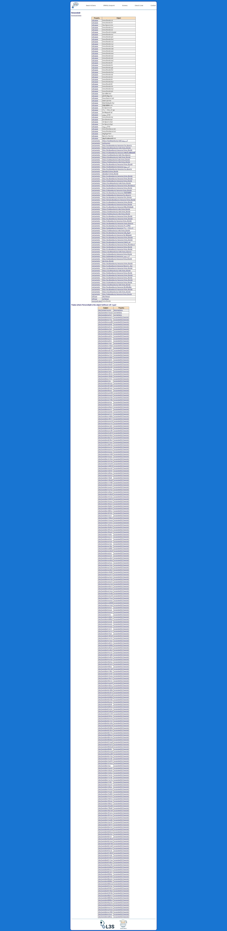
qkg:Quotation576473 (105, 678)
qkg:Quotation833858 (105, 853)
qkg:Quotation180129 (105, 383)
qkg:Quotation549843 (105, 650)
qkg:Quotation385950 (105, 530)
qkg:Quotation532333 (105, 631)
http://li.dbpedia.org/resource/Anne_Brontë (117, 221)
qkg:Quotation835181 (105, 855)
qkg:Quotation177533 (105, 379)
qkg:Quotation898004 (105, 905)
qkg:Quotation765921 (105, 801)
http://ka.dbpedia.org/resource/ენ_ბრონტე (116, 287)
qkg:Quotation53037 (105, 629)
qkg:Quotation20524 (105, 402)
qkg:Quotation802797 (105, 827)
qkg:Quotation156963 (105, 364)
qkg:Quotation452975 (105, 582)
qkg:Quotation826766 (105, 843)
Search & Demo (91, 5)
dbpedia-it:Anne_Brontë (110, 171)
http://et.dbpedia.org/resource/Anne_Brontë (117, 150)
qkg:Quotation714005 (105, 768)
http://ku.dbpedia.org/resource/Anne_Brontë (117, 164)
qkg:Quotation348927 (105, 492)
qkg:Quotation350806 (105, 494)
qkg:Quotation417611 (105, 546)
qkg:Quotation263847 (105, 440)
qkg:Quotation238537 (105, 419)
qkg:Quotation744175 (105, 784)
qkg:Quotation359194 (105, 501)
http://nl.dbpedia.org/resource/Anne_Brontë (117, 282)
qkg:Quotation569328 (105, 669)
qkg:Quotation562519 (105, 662)
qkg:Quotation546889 (105, 645)
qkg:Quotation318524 (105, 473)
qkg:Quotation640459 (105, 718)
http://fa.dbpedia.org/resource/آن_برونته (115, 167)
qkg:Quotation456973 (105, 586)
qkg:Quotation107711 (105, 320)
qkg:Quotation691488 (105, 754)
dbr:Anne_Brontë (107, 261)
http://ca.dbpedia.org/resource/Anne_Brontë (117, 176)
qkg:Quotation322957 (105, 475)
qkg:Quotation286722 (105, 445)
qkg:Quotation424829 (105, 560)
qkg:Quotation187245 (105, 388)
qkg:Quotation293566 (105, 454)
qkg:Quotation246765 (105, 428)
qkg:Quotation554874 (105, 657)
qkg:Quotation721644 (105, 773)
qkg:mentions (118, 310)
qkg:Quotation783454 (105, 813)
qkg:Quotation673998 (105, 742)
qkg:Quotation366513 (105, 511)
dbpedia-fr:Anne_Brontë (110, 174)
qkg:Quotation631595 (105, 709)
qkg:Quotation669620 (105, 740)
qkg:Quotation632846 (105, 711)
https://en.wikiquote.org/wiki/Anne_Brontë (116, 148)
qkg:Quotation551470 (105, 652)
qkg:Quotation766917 (105, 803)
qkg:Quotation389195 (105, 532)
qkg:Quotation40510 (105, 539)
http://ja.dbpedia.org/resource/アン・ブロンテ (117, 228)
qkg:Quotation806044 (105, 832)
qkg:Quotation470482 (105, 593)
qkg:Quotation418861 (105, 548)
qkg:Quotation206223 (105, 407)
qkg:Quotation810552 (105, 834)
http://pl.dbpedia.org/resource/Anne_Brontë (117, 278)
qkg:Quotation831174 (105, 850)
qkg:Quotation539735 (105, 638)
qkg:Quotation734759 (105, 780)
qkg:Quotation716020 (105, 770)
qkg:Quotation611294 (105, 702)
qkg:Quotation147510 (105, 353)
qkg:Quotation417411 (105, 544)
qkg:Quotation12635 (105, 341)
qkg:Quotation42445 (105, 556)
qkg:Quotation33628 (105, 478)
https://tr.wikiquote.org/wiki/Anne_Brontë (116, 214)
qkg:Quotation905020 (105, 910)
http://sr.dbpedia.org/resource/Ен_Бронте (116, 195)
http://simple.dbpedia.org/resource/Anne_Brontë (118, 200)
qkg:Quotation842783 (105, 865)
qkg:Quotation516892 (105, 619)
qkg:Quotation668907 (105, 735)
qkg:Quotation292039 (105, 449)
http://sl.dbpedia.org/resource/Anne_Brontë (117, 259)
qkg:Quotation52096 (105, 622)
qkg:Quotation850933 (105, 869)
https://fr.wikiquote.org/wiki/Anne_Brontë (116, 162)
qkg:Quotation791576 (105, 822)
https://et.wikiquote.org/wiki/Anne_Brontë (116, 157)
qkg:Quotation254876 (105, 433)
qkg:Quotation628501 (105, 707)
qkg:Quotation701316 (105, 758)
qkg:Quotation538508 (105, 636)
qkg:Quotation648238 (105, 725)
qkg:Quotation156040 (105, 362)
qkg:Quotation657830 (105, 730)
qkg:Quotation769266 (105, 806)
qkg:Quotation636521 (105, 716)
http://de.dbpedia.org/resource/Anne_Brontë (117, 240)
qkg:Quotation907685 (105, 912)
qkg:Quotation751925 (105, 792)
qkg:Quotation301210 (105, 456)
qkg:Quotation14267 (105, 348)
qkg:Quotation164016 (105, 367)
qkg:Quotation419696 (105, 551)
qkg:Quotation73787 (105, 782)
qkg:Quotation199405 (105, 395)
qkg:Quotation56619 (105, 666)
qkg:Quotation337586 (105, 482)
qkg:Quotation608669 (105, 697)
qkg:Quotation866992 (105, 884)
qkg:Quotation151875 (105, 360)
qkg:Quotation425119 (105, 563)
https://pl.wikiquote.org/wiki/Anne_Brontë (116, 285)
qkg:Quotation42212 (105, 553)
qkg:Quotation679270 (105, 744)
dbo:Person (106, 296)
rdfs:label (95, 20)
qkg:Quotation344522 (105, 489)
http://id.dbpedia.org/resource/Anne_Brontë (117, 273)
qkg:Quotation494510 (105, 600)
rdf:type (94, 296)
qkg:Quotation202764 (105, 397)
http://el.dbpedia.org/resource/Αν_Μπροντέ (117, 235)
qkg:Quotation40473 (105, 537)
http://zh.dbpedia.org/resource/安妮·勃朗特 (116, 193)
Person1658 (75, 13)
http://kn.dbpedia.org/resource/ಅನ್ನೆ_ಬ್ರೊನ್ (116, 233)
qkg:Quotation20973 (105, 409)
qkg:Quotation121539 (105, 334)
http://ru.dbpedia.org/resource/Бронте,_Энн (117, 266)
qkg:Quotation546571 (105, 643)
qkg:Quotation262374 (105, 437)
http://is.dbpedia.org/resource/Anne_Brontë (117, 254)
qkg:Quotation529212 (105, 626)
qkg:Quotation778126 (105, 808)
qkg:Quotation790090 (105, 817)
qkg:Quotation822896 (105, 839)
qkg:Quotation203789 (105, 400)
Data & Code (139, 5)
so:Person (105, 299)
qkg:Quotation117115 (105, 329)
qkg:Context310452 (104, 310)
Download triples (76, 15)
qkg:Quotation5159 (104, 615)
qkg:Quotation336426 (105, 480)
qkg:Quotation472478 (105, 596)
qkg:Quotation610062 (105, 699)
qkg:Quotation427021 (105, 565)
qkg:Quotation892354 (105, 902)
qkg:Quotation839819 (105, 862)
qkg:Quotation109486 (105, 322)
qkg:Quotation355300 (105, 496)
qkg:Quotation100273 (105, 317)
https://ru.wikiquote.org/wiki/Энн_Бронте (116, 155)
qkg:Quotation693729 (105, 756)
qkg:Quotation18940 (105, 390)
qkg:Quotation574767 (105, 674)
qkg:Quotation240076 (105, 421)
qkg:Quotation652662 (105, 728)
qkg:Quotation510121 (105, 610)
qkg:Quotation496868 (105, 603)
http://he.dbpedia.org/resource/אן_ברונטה (116, 242)
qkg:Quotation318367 (105, 471)
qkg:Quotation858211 (105, 874)
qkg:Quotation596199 (105, 685)
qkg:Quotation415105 (105, 541)
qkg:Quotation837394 (105, 860)
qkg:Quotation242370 (105, 423)
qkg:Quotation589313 (105, 681)
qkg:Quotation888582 (105, 898)
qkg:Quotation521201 (105, 624)
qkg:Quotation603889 (105, 690)
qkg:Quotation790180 (105, 820)
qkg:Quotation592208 (105, 683)
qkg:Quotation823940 (105, 841)
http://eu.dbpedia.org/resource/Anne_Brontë (117, 178)
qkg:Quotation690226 (105, 751)
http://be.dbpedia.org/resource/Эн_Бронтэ (117, 145)
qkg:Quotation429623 (105, 570)
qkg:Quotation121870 (105, 336)
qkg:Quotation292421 (105, 452)
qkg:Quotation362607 (105, 506)
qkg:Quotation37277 (105, 515)
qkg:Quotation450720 (105, 579)
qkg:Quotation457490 (105, 591)
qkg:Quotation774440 (105, 312)
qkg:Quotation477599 (105, 598)
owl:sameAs (96, 141)
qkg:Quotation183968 (105, 386)
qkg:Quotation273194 (105, 442)
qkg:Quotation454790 (105, 584)
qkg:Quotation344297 (105, 487)
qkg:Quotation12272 (105, 338)
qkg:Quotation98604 (105, 917)
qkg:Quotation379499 (105, 520)
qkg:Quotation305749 (105, 461)
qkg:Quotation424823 (105, 558)
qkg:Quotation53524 (105, 633)
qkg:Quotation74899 (105, 787)
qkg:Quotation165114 (105, 369)
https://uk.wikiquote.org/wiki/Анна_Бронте (116, 252)
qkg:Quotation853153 (105, 872)
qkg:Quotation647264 (105, 723)
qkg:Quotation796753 (105, 825)
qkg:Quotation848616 (105, 867)
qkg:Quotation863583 (105, 876)
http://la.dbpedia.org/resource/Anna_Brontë (117, 188)
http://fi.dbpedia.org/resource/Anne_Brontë (117, 190)
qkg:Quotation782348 (105, 810)
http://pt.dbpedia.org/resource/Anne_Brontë (117, 268)
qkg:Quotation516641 (105, 617)
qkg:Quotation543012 (105, 641)
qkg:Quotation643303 (105, 721)
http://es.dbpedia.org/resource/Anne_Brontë (117, 289)
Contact (153, 5)
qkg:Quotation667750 (105, 733)
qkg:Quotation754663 (105, 794)
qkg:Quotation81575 (105, 836)
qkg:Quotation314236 (105, 468)
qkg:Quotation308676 (105, 466)
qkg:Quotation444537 (105, 574)
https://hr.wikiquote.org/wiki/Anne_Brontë (116, 211)
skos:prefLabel (97, 301)
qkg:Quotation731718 (105, 777)
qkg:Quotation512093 (105, 612)
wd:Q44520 (106, 143)
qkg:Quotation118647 (105, 331)
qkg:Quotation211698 (105, 412)
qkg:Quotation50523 (105, 607)
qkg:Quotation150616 (105, 357)
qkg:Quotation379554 (105, 522)
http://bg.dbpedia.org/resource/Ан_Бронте (117, 169)
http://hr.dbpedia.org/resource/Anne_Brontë (117, 181)
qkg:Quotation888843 (105, 900)
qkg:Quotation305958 (105, 463)
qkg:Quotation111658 (105, 324)
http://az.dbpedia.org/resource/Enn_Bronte (117, 197)
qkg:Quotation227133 (105, 414)
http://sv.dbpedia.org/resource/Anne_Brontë (117, 216)
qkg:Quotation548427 (105, 648)
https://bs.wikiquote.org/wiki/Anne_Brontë (116, 183)
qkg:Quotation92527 (105, 315)
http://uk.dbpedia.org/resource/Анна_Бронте (117, 223)
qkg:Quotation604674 (105, 692)
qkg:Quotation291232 (105, 447)
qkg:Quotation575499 (105, 676)
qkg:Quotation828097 (105, 848)
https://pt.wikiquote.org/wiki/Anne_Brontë (116, 270)
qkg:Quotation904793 (105, 907)
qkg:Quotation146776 (105, 350)
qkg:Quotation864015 (105, 879)
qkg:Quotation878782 (105, 893)
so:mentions (118, 312)
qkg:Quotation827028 (105, 846)
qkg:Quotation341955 (105, 485)
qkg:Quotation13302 (105, 343)
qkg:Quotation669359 (105, 737)
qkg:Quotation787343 (105, 815)
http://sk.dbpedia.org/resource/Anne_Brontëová (118, 185)
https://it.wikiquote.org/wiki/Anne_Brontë (116, 209)
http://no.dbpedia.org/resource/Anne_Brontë (117, 237)
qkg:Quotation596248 (105, 688)
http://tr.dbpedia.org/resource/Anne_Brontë (117, 294)
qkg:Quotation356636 (105, 499)
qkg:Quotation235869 (105, 416)
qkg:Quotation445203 (105, 577)
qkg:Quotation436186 (105, 572)
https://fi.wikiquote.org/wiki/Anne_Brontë (116, 230)
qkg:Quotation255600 (105, 435)
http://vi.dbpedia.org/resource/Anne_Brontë (117, 204)
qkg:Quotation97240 (105, 914)
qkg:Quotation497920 (105, 605)
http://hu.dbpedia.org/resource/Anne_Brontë (117, 275)
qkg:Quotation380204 (105, 525)
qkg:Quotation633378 (105, 714)
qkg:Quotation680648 (105, 747)
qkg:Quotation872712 (105, 886)
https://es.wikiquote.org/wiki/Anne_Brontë (116, 292)
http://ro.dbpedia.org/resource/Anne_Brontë (117, 249)
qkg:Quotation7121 (104, 766)
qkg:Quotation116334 (105, 327)
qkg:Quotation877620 (105, 891)
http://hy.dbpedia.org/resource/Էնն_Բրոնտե (117, 207)
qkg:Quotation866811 (105, 881)
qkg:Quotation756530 (105, 799)
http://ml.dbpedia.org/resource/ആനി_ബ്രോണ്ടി (118, 152)
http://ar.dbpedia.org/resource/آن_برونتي (115, 256)
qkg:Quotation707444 (105, 763)
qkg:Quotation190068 (105, 393)
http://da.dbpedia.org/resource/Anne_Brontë (117, 263)
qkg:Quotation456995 (105, 589)
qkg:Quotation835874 (105, 858)
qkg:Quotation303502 (105, 459)
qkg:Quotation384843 (105, 527)
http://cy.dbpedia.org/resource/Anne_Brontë (117, 202)
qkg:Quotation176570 (105, 374)
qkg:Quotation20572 (105, 404)
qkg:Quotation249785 (105, 430)
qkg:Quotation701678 (105, 761)
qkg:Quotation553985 (105, 655)
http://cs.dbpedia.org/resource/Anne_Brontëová (118, 244)
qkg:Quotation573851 (105, 671)
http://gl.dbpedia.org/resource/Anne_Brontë (117, 247)
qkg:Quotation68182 (105, 749)
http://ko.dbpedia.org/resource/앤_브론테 (116, 226)
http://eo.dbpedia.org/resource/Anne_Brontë (117, 280)
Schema (124, 5)
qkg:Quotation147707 (105, 355)
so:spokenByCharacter (121, 317)
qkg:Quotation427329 (105, 567)
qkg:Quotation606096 (105, 695)
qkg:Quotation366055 (105, 508)
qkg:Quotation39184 (105, 534)
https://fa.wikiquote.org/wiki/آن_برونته (115, 141)
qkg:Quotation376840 (105, 518)
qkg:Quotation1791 (104, 381)
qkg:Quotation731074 (105, 775)
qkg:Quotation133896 (105, 345)
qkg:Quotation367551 (105, 513)
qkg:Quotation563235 (105, 664)
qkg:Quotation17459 (105, 371)
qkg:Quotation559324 (105, 659)
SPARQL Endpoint (109, 5)
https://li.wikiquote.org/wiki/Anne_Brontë (116, 160)
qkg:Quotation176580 (105, 376)
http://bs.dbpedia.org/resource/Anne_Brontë (117, 219)
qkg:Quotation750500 (105, 789)
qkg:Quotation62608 (105, 704)
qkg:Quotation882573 (105, 895)
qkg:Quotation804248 (105, 829)
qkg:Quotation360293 (105, 504)
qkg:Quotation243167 (105, 426)
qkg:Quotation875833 (105, 888)
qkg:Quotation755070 (105, 796)
